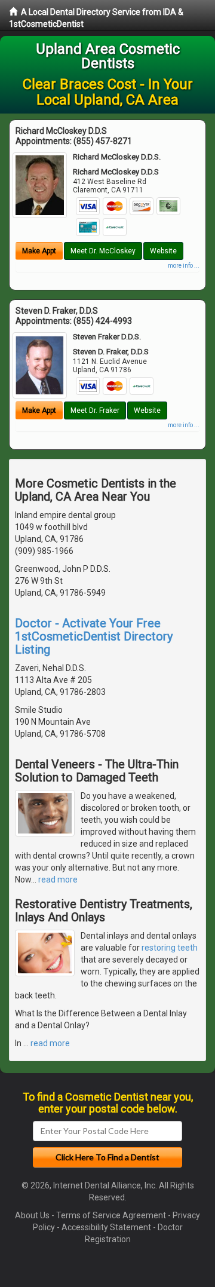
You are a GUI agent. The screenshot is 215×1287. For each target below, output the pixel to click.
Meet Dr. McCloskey (103, 251)
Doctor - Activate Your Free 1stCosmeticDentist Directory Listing (94, 636)
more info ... (183, 265)
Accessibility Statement (106, 1227)
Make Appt (39, 251)
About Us (32, 1215)
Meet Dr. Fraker (94, 410)
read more (58, 879)
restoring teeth (170, 947)
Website (163, 251)
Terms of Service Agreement (111, 1215)
